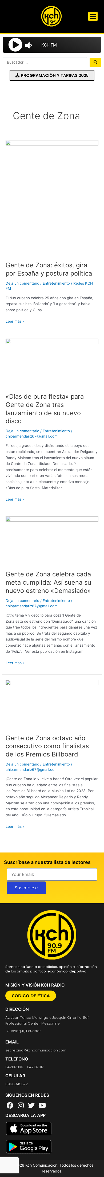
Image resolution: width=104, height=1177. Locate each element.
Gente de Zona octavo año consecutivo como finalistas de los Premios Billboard (47, 746)
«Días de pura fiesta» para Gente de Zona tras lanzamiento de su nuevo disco (45, 409)
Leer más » (15, 320)
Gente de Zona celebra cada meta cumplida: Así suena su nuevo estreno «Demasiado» (48, 582)
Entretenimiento (56, 283)
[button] (93, 16)
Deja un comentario (22, 283)
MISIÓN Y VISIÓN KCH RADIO (35, 985)
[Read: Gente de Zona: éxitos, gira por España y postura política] (52, 198)
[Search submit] (95, 62)
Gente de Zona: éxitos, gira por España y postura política (49, 269)
